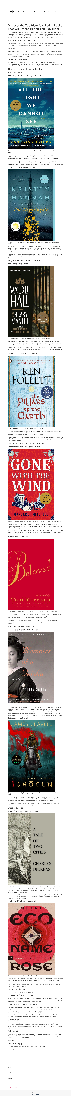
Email (10, 1072)
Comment (11, 1049)
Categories (51, 11)
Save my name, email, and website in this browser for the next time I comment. (30, 1084)
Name (10, 1067)
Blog (45, 11)
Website (10, 1078)
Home (35, 11)
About (40, 11)
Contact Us (60, 11)
